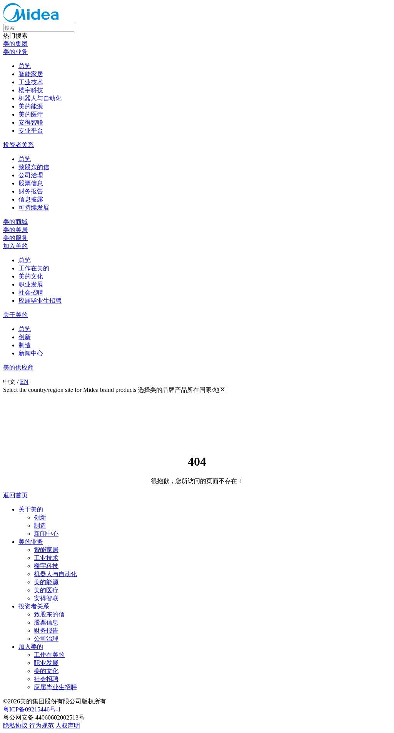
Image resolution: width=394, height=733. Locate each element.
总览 (24, 66)
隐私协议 (16, 725)
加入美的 (15, 246)
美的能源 (30, 106)
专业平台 (30, 130)
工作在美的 (33, 268)
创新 (24, 337)
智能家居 (30, 74)
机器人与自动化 (40, 98)
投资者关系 (18, 145)
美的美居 (15, 230)
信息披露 (30, 199)
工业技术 (30, 82)
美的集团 (15, 43)
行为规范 (41, 725)
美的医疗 (30, 114)
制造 (24, 345)
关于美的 (15, 315)
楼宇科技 (30, 90)
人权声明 (67, 725)
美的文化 (30, 276)
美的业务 (15, 51)
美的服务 (15, 238)
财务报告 (30, 191)
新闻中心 (30, 353)
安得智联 (30, 122)
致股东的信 (33, 167)
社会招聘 (30, 292)
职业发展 (30, 284)
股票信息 (30, 183)
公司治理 (30, 175)
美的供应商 (18, 367)
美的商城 (15, 221)
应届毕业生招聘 (40, 300)
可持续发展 (33, 207)
